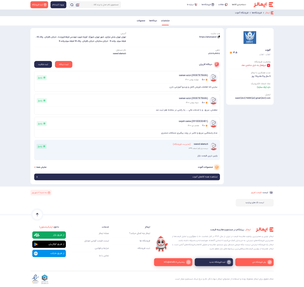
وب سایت (215, 33)
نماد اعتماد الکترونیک (260, 83)
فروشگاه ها (145, 240)
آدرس (123, 33)
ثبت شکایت (43, 64)
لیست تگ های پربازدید (254, 202)
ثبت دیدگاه (63, 64)
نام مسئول (121, 50)
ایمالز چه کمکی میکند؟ (139, 233)
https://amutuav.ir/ (208, 37)
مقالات (221, 4)
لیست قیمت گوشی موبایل (96, 240)
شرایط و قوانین (102, 248)
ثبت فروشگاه (144, 248)
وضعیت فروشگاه (262, 61)
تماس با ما (104, 255)
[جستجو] (72, 4)
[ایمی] (162, 244)
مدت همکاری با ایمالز (260, 72)
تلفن (217, 50)
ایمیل (267, 94)
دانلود (49, 227)
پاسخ (40, 77)
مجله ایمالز (104, 233)
